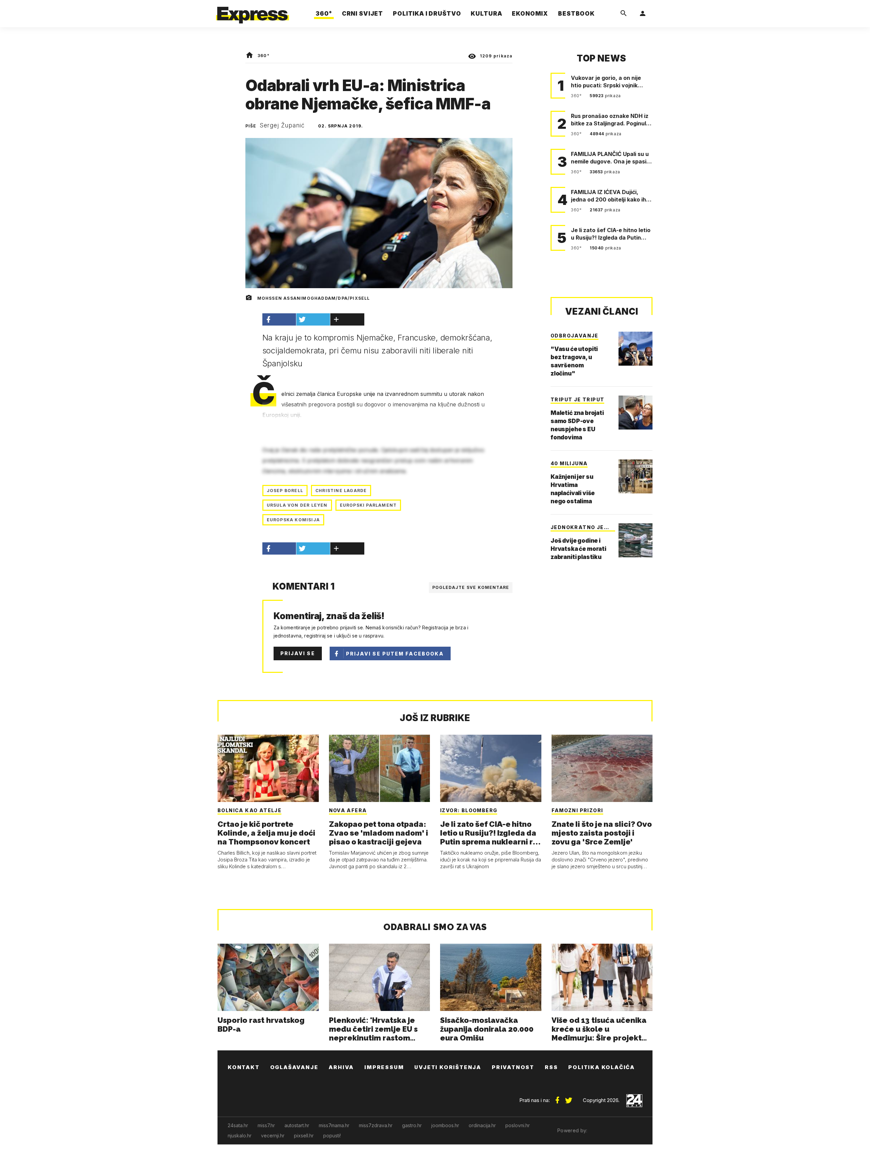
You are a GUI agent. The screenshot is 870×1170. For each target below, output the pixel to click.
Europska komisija (293, 519)
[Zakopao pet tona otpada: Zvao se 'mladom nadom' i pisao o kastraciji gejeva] (379, 768)
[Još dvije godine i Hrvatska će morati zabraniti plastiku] (635, 540)
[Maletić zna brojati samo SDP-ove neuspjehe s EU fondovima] (635, 413)
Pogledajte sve (470, 587)
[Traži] (623, 13)
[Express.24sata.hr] (252, 11)
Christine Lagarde (341, 490)
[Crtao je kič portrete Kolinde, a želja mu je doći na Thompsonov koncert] (268, 768)
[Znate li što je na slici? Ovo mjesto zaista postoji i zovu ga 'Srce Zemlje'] (602, 768)
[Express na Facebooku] (557, 1098)
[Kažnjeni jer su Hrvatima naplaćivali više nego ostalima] (635, 476)
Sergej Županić (282, 125)
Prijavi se (297, 653)
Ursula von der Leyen (297, 505)
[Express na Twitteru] (568, 1098)
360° (263, 55)
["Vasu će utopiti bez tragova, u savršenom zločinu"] (635, 349)
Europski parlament (368, 505)
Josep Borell (285, 490)
